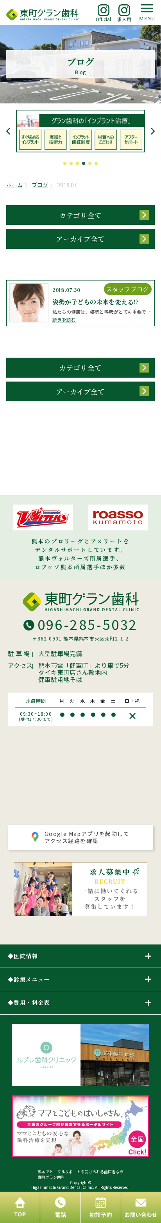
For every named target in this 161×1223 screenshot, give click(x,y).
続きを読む (64, 319)
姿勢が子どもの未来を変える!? (95, 301)
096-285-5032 (88, 624)
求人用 (124, 19)
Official (103, 19)
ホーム (14, 185)
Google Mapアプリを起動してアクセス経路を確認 (87, 837)
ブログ (40, 185)
